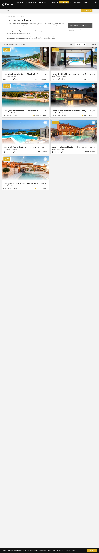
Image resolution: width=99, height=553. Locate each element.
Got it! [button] (91, 550)
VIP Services (53, 2)
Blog (71, 2)
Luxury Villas (19, 2)
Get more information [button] (69, 550)
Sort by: (72, 44)
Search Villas (87, 10)
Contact (85, 2)
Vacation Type (42, 2)
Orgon (8, 16)
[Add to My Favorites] (45, 50)
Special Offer (64, 2)
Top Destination (29, 2)
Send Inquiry (85, 25)
